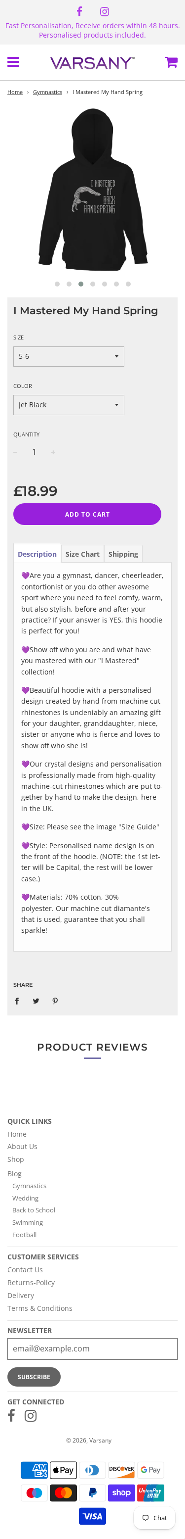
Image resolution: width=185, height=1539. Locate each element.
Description (37, 554)
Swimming (27, 1222)
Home (15, 92)
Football (24, 1234)
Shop (15, 1159)
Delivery (20, 1295)
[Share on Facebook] (19, 1001)
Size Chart (83, 554)
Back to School (33, 1209)
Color (22, 385)
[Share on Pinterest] (55, 1001)
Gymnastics (47, 92)
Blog (14, 1173)
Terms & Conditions (40, 1308)
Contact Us (25, 1269)
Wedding (25, 1198)
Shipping (123, 554)
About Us (22, 1146)
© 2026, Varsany (88, 1440)
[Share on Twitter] (36, 1001)
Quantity (26, 434)
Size (18, 337)
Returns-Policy (31, 1282)
